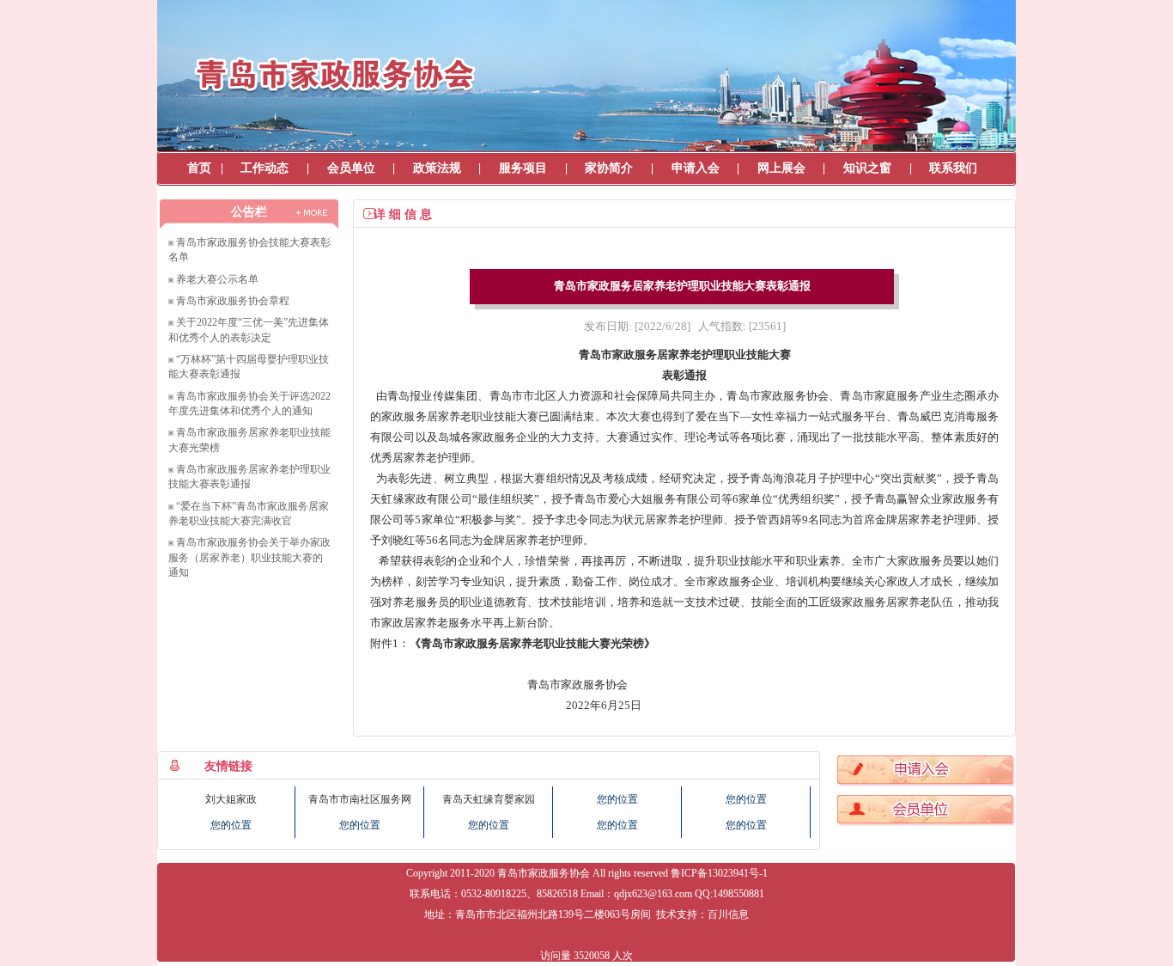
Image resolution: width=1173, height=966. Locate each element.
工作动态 (264, 168)
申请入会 (696, 168)
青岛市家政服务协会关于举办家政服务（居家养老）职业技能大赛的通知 (249, 557)
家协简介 (609, 168)
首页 (199, 168)
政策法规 (437, 168)
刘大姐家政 (231, 799)
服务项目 (523, 168)
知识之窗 (867, 168)
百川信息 (728, 914)
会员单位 (351, 168)
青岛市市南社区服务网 (359, 799)
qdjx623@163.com (653, 894)
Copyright (426, 873)
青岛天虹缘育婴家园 (488, 799)
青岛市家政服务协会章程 (232, 301)
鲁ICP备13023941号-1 (719, 873)
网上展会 (781, 168)
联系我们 (953, 168)
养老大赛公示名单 (217, 279)
